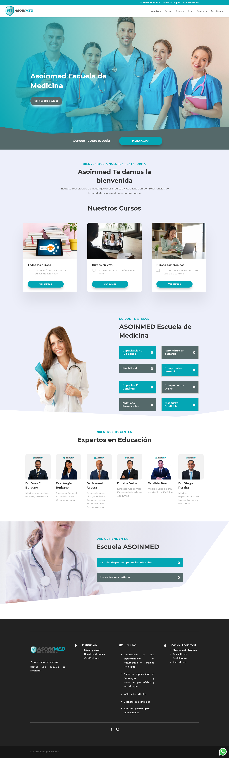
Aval (190, 11)
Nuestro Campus (171, 3)
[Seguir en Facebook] (111, 729)
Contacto (202, 11)
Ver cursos (45, 284)
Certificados (217, 11)
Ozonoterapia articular (137, 701)
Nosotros (155, 11)
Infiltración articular (135, 694)
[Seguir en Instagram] (117, 729)
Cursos (168, 11)
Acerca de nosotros (150, 3)
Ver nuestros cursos (46, 100)
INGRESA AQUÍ (140, 140)
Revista (180, 11)
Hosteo (55, 751)
